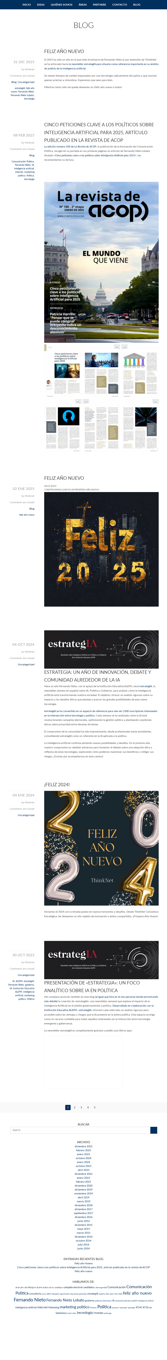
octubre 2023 (83, 1166)
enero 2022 (83, 1178)
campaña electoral (73, 1287)
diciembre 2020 (83, 1185)
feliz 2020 (118, 1294)
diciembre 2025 (83, 1146)
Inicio (27, 4)
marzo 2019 (83, 1201)
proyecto (115, 1308)
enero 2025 (83, 1154)
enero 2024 (83, 1162)
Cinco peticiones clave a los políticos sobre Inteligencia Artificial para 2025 (95, 155)
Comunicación (116, 1287)
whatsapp (107, 1313)
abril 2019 (83, 1197)
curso (44, 1294)
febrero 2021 (83, 1181)
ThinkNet (98, 1313)
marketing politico (74, 1307)
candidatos (89, 1287)
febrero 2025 (83, 1150)
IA (33, 165)
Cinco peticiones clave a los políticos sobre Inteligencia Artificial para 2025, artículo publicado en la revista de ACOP (99, 133)
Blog (136, 4)
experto (102, 1294)
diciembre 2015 (83, 1225)
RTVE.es (147, 1307)
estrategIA (20, 88)
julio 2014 (83, 1244)
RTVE (139, 1307)
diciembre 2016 (83, 1217)
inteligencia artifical (145, 1301)
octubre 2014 (83, 1240)
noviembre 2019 (83, 1193)
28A (25, 1287)
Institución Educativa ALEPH (126, 1301)
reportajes (131, 1308)
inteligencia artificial (24, 168)
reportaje (123, 1308)
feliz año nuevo (26, 515)
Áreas (83, 4)
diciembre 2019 (83, 1189)
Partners (99, 4)
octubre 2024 (83, 1158)
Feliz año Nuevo (64, 51)
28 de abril (19, 1287)
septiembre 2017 (83, 1213)
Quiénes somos (61, 4)
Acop (31, 1287)
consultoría (35, 1294)
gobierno (29, 985)
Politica (30, 175)
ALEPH (19, 981)
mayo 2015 (83, 1229)
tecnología (29, 99)
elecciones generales (78, 1294)
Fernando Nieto (26, 91)
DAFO (48, 1294)
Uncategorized (26, 82)
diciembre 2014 (83, 1236)
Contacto (119, 4)
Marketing (53, 1307)
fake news (110, 1294)
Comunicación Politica (23, 161)
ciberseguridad (101, 1287)
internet (19, 172)
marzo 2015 (83, 1233)
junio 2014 (83, 1248)
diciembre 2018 (83, 1205)
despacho (55, 1294)
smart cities (71, 1313)
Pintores (93, 1308)
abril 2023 (83, 1170)
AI (13, 981)
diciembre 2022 (83, 1174)
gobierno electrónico (103, 1301)
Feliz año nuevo (64, 478)
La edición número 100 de (70, 146)
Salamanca (61, 1313)
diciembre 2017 (83, 1209)
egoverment (65, 1294)
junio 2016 (83, 1221)
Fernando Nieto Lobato (22, 95)
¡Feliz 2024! (57, 785)
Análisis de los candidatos (53, 1287)
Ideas (41, 4)
